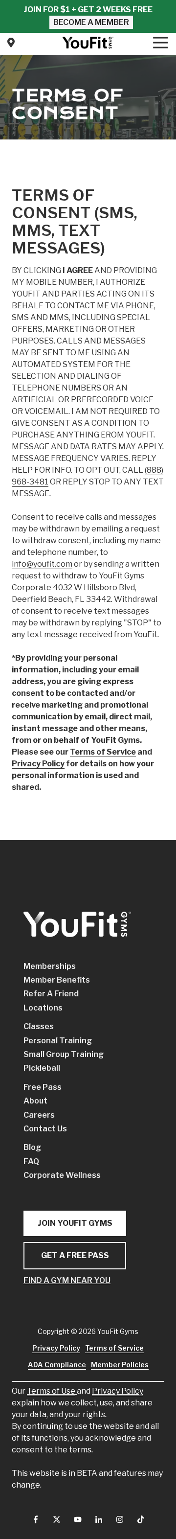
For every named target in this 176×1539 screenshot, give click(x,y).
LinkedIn (99, 1519)
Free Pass (42, 1087)
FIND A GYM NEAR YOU (66, 1280)
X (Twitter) (56, 1519)
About (35, 1100)
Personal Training (57, 1040)
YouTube (78, 1519)
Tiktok (141, 1519)
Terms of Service (114, 1348)
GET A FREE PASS (75, 1255)
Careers (39, 1115)
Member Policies (120, 1364)
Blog (32, 1147)
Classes (38, 1026)
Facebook (35, 1519)
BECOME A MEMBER (91, 22)
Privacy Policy (117, 1391)
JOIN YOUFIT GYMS (75, 1223)
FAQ (31, 1161)
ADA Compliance (57, 1364)
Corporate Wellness (62, 1175)
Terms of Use (51, 1391)
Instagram (120, 1519)
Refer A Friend (51, 993)
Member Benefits (56, 980)
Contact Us (11, 42)
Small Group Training (63, 1054)
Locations (43, 1007)
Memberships (49, 966)
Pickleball (41, 1068)
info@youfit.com (42, 564)
